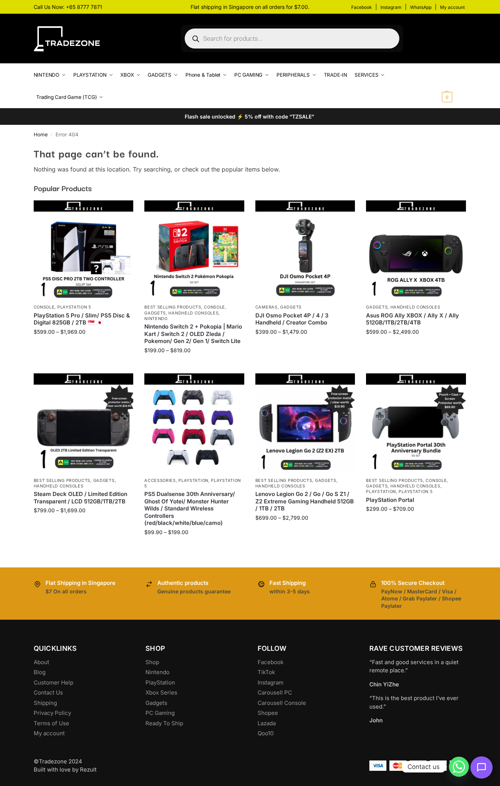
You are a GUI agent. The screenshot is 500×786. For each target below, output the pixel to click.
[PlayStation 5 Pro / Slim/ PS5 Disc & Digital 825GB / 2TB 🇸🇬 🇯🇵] (84, 250)
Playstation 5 (74, 307)
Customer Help (53, 682)
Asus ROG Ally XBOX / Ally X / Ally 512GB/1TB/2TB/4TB (412, 319)
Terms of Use (51, 723)
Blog (40, 672)
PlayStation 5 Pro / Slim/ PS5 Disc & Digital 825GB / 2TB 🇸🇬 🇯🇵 (82, 319)
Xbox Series (161, 692)
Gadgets (155, 313)
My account (452, 7)
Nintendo (156, 318)
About (41, 662)
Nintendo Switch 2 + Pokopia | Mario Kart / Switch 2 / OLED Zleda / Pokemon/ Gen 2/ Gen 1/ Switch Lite (193, 333)
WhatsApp (421, 7)
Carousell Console (282, 702)
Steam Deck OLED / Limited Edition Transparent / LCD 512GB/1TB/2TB (80, 497)
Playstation (193, 480)
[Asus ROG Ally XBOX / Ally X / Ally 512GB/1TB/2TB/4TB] (416, 250)
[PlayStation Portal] (416, 423)
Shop (152, 662)
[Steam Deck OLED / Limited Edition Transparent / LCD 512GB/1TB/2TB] (84, 423)
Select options (83, 347)
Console (44, 307)
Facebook (361, 7)
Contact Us (48, 692)
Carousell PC (275, 692)
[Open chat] (481, 767)
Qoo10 (266, 733)
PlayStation (160, 682)
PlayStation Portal (390, 499)
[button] (453, 86)
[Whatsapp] (459, 767)
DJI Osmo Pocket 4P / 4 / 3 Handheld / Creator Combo (292, 319)
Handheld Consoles (193, 313)
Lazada (267, 723)
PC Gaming (160, 712)
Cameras (266, 307)
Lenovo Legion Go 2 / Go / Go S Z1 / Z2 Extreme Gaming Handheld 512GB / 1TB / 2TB (304, 501)
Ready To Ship (164, 723)
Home (41, 134)
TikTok (266, 672)
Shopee (268, 712)
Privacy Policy (52, 712)
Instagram (391, 7)
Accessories (160, 480)
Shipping (45, 702)
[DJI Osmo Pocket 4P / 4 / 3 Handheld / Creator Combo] (305, 250)
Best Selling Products (172, 307)
